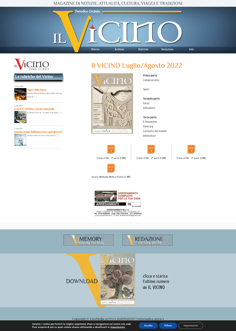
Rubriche (143, 49)
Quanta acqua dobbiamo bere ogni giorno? (38, 131)
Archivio (119, 49)
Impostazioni (191, 325)
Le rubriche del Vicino (34, 76)
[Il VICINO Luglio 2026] (117, 305)
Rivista (95, 49)
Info (191, 49)
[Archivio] (88, 245)
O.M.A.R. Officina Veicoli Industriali (34, 109)
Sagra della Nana (36, 89)
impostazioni (117, 327)
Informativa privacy (150, 319)
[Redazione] (147, 245)
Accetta (148, 325)
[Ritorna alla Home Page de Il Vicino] (118, 30)
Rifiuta (168, 325)
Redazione (167, 49)
